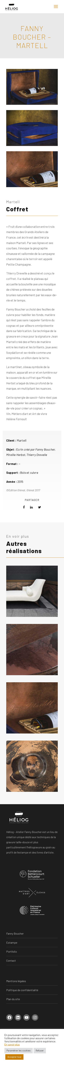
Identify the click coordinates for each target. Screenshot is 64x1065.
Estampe (11, 942)
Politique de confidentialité (22, 990)
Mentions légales (16, 981)
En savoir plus (12, 1044)
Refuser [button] (40, 1050)
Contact (11, 960)
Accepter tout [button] (14, 1056)
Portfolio (11, 951)
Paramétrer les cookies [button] (19, 1050)
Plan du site (13, 999)
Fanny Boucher (15, 933)
